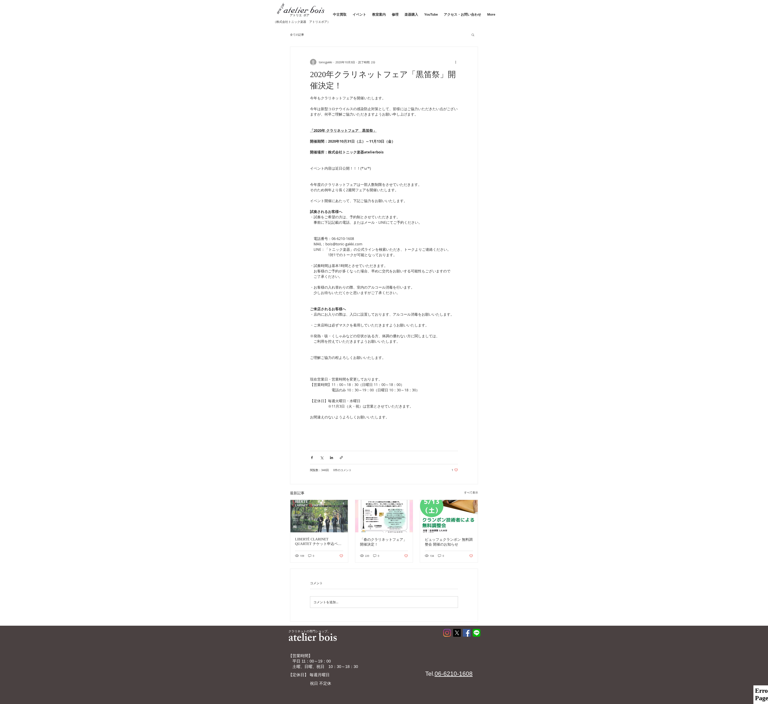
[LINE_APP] (476, 633)
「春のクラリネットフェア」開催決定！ (383, 542)
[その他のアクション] (455, 62)
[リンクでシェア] (341, 457)
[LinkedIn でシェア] (331, 457)
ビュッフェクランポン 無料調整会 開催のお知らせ (449, 542)
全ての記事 (297, 34)
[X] (457, 633)
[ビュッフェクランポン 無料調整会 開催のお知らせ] (449, 516)
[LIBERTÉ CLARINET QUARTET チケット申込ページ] (319, 516)
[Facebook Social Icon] (467, 633)
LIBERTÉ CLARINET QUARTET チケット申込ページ (318, 541)
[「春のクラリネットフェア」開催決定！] (384, 516)
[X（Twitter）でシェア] (322, 457)
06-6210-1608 (454, 673)
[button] (473, 34)
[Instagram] (447, 633)
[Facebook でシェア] (312, 457)
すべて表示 (471, 492)
